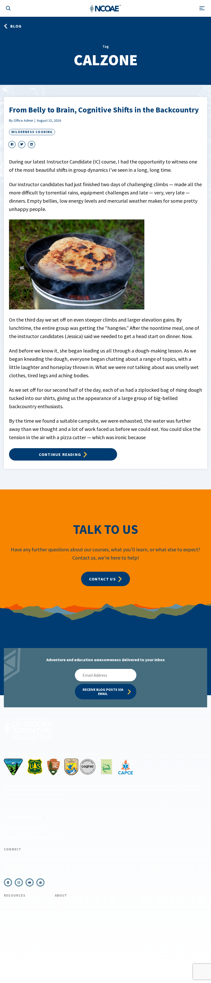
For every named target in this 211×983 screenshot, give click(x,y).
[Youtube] (29, 882)
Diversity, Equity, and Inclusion (72, 939)
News (59, 912)
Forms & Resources (19, 920)
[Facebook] (40, 882)
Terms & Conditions (62, 965)
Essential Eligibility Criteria (26, 937)
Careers (61, 929)
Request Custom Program (28, 837)
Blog (58, 920)
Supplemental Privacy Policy (119, 965)
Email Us (17, 869)
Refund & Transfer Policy (24, 912)
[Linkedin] (8, 882)
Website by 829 (152, 965)
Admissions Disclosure (22, 929)
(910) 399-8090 (24, 858)
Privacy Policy (88, 965)
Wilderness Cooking (32, 132)
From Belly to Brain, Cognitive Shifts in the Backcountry (104, 109)
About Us (62, 903)
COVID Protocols (17, 903)
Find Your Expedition (23, 817)
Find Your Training (21, 827)
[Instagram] (19, 882)
